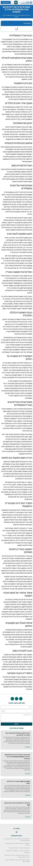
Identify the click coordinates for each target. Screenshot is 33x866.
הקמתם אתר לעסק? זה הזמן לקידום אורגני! (19, 848)
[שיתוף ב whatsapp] (12, 698)
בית (30, 15)
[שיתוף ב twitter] (16, 698)
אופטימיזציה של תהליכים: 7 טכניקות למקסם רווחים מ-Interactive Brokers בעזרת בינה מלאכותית (17, 757)
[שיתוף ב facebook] (20, 698)
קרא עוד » (27, 747)
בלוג (27, 15)
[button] (16, 2)
